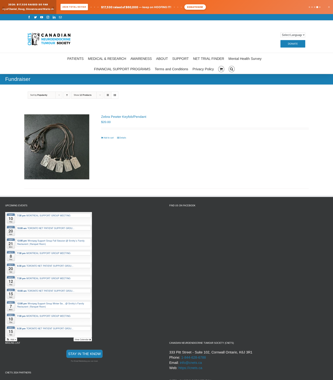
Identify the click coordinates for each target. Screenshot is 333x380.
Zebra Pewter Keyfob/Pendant (123, 117)
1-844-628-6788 (193, 357)
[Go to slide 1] (309, 7)
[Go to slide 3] (314, 7)
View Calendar (82, 339)
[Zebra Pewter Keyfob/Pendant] (57, 147)
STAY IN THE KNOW (84, 354)
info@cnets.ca (191, 363)
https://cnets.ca (190, 368)
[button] (232, 68)
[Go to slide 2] (312, 7)
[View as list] (114, 95)
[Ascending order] (66, 95)
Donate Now (195, 7)
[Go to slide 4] (317, 7)
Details (122, 138)
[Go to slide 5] (320, 7)
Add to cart (109, 138)
